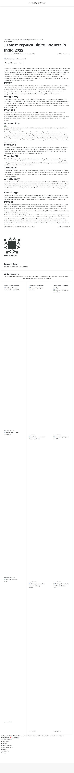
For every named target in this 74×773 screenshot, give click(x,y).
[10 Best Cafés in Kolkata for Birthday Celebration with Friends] (62, 439)
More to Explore (12, 39)
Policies (3, 753)
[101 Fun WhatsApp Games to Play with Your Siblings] (12, 581)
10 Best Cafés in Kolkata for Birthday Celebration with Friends (61, 576)
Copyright (4, 743)
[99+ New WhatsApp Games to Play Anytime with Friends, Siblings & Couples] (37, 587)
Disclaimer (4, 749)
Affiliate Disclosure (6, 745)
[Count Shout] (37, 3)
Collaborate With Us (7, 747)
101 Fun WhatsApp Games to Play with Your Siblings (11, 718)
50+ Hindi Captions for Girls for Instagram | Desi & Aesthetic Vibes (11, 572)
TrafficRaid (16, 737)
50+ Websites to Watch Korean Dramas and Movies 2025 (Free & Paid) (37, 576)
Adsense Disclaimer (6, 739)
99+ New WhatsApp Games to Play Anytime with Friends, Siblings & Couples (36, 724)
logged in (14, 266)
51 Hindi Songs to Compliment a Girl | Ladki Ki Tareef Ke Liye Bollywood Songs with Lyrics (36, 428)
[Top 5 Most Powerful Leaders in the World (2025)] (12, 289)
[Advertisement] (37, 21)
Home (6, 39)
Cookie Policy (5, 741)
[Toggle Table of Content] (20, 63)
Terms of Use (5, 751)
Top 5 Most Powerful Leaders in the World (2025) (12, 426)
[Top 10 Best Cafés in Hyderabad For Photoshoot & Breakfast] (62, 292)
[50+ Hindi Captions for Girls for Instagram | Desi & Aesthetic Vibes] (12, 434)
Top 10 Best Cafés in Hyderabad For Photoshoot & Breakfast (61, 429)
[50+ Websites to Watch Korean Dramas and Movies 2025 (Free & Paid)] (37, 439)
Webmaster (7, 54)
